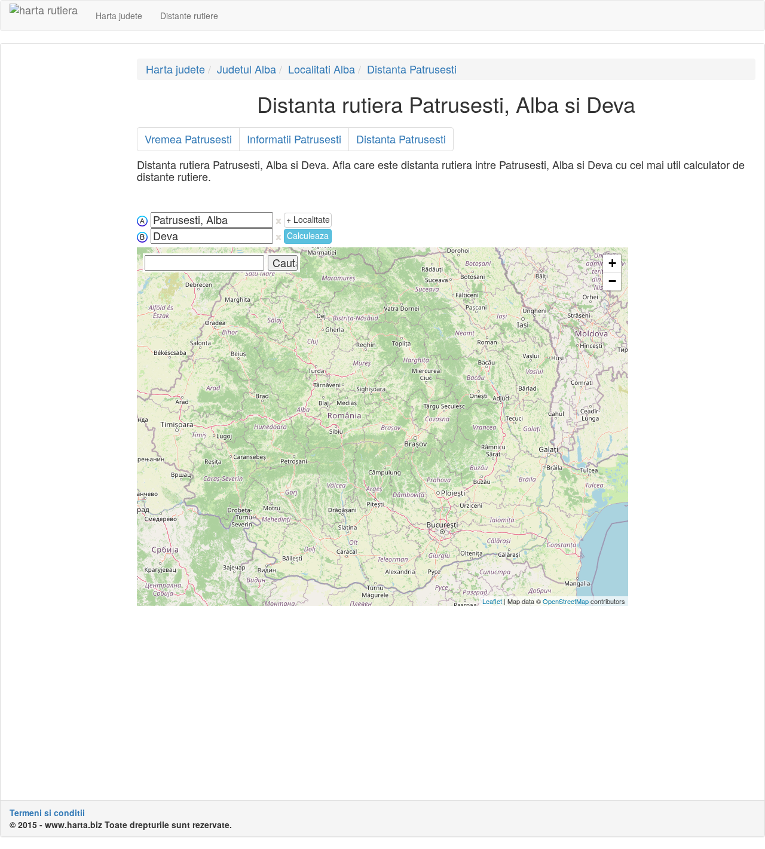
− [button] (612, 281)
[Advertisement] (64, 238)
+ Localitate (308, 219)
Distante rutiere (189, 16)
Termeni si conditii (47, 813)
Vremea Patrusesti (188, 138)
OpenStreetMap (566, 601)
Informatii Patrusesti (294, 138)
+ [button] (612, 263)
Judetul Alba (246, 68)
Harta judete (119, 16)
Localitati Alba (321, 68)
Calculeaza (308, 235)
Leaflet (492, 601)
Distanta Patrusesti (412, 68)
